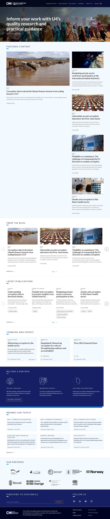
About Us (89, 3)
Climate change (13, 311)
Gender (35, 311)
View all (9, 271)
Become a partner (14, 399)
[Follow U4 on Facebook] (74, 501)
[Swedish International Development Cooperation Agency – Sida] (35, 485)
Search (97, 3)
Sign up (59, 502)
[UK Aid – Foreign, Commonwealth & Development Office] (75, 485)
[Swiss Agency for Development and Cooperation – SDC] (55, 485)
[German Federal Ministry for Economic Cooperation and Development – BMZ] (15, 474)
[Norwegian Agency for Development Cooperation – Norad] (95, 473)
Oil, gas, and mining (62, 314)
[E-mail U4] (91, 501)
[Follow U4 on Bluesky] (85, 501)
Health (89, 311)
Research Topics (51, 3)
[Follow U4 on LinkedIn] (80, 501)
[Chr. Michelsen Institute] (12, 513)
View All (9, 452)
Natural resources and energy (64, 311)
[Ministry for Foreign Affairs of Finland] (55, 474)
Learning (81, 3)
